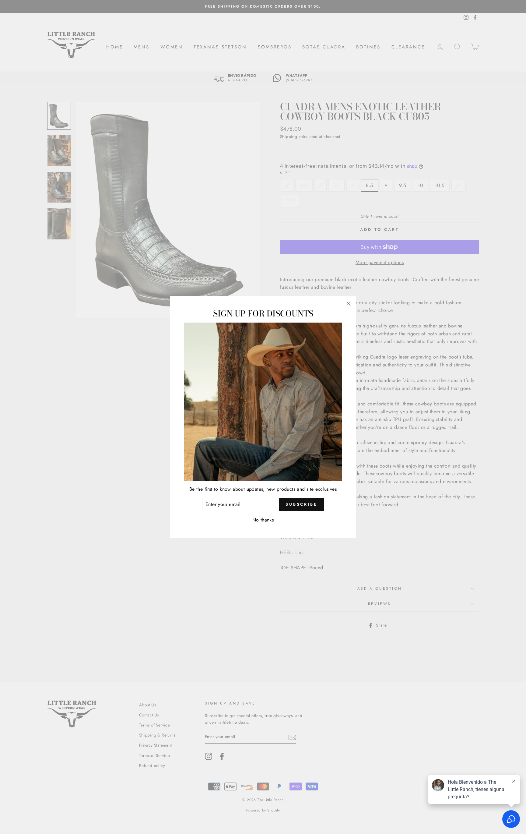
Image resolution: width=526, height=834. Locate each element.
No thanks (263, 519)
